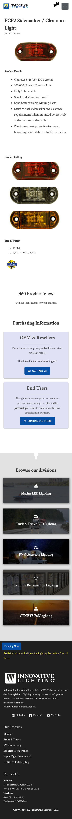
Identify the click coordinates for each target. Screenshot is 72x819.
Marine (7, 734)
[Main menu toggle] (65, 6)
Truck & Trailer (12, 739)
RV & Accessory (12, 745)
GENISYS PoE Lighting (16, 762)
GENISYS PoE (34, 698)
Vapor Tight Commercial (17, 756)
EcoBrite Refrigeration (15, 751)
